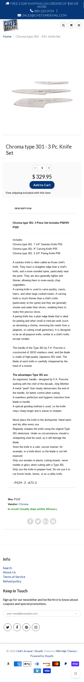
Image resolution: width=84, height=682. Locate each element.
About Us (9, 572)
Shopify (39, 651)
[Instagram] (36, 627)
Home (7, 36)
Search (7, 568)
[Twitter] (8, 627)
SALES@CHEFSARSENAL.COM (44, 15)
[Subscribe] (76, 614)
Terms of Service (14, 576)
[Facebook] (17, 627)
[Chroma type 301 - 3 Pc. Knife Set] (42, 93)
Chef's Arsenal (24, 651)
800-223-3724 (44, 11)
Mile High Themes (66, 651)
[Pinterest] (26, 627)
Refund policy (12, 581)
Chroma (23, 504)
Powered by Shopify (42, 656)
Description (23, 208)
